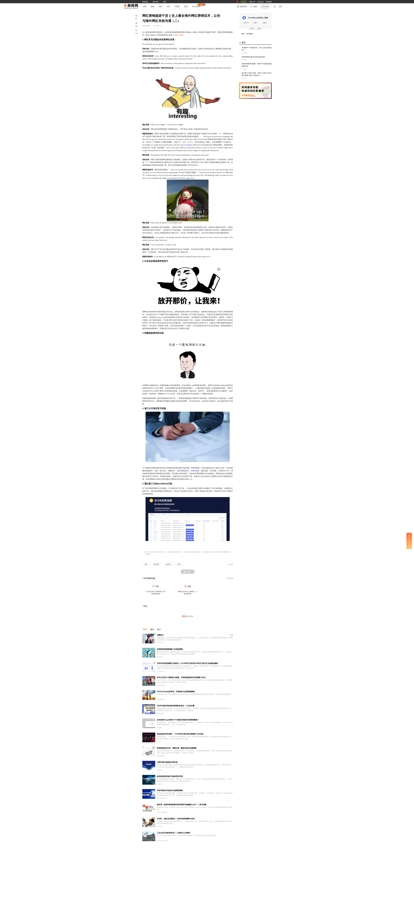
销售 (147, 329)
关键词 (193, 471)
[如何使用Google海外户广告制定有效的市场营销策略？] (148, 723)
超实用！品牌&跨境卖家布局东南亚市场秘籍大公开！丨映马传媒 (181, 804)
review (187, 56)
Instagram (189, 145)
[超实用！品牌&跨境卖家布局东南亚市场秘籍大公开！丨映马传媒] (148, 808)
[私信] (280, 6)
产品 (184, 134)
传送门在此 (178, 35)
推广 (159, 68)
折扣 (167, 317)
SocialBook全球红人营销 (258, 17)
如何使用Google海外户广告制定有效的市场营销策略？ (178, 719)
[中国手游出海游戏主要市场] (148, 766)
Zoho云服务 (160, 713)
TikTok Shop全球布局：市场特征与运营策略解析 (176, 691)
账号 (226, 391)
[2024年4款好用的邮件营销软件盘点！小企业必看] (148, 709)
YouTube (193, 56)
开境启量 (159, 657)
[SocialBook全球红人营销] (244, 17)
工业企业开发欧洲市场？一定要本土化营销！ (174, 832)
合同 (151, 408)
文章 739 (246, 23)
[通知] (275, 6)
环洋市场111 (160, 671)
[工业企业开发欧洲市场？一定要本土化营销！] (148, 836)
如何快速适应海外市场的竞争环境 (170, 776)
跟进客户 (168, 564)
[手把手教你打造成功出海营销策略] (148, 794)
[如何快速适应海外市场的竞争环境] (148, 780)
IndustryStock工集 (162, 840)
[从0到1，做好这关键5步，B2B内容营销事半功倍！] (148, 822)
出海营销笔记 (161, 755)
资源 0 (265, 23)
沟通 (146, 564)
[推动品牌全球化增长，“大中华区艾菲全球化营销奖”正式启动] (148, 737)
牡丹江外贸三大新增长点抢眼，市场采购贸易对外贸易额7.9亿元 (181, 677)
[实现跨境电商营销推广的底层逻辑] (148, 653)
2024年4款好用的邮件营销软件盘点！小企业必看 (175, 705)
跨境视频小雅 (161, 699)
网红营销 (156, 564)
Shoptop (159, 826)
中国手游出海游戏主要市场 (167, 762)
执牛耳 (159, 741)
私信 (259, 28)
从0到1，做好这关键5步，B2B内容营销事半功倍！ (176, 818)
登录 (183, 616)
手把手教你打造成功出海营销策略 (170, 790)
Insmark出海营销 (162, 812)
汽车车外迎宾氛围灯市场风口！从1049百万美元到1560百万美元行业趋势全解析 (187, 663)
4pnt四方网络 (161, 685)
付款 (207, 491)
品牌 (185, 471)
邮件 (201, 227)
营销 (179, 564)
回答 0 (255, 23)
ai (171, 44)
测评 (192, 230)
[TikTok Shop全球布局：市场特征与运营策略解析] (148, 695)
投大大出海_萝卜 (162, 798)
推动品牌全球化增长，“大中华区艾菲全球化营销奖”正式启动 (180, 734)
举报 (231, 564)
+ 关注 (252, 28)
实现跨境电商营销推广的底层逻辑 (170, 649)
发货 (224, 227)
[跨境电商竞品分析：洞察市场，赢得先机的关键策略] (148, 751)
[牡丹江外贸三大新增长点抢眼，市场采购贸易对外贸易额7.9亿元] (148, 681)
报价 (211, 312)
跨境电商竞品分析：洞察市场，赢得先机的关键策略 (177, 748)
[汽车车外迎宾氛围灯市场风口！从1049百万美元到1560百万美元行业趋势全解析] (148, 667)
